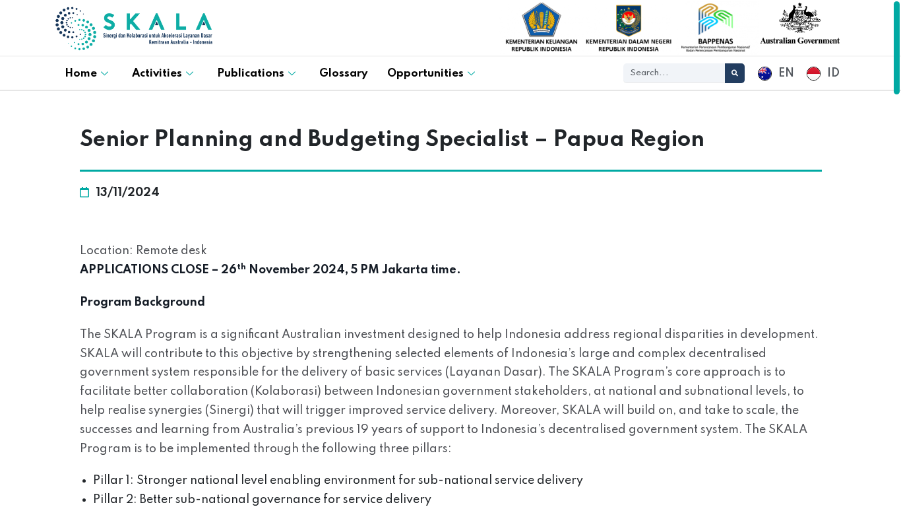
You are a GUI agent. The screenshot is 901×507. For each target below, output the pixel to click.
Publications (250, 73)
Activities (157, 73)
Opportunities (425, 73)
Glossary (343, 73)
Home (81, 73)
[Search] (735, 73)
